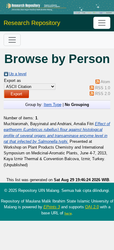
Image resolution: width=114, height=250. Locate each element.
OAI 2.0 (92, 207)
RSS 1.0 (102, 88)
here (68, 213)
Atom (105, 81)
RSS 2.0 (102, 93)
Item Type (52, 104)
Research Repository (32, 22)
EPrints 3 (51, 207)
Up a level (17, 74)
